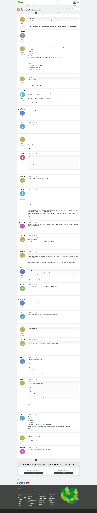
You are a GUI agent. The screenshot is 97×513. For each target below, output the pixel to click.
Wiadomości (51, 504)
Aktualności (20, 490)
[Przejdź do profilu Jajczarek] (22, 19)
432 (33, 12)
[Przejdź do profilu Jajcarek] (22, 361)
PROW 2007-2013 (42, 500)
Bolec (22, 153)
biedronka (22, 122)
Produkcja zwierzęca (42, 498)
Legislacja (30, 496)
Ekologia (19, 503)
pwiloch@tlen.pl (49, 98)
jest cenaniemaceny (22, 108)
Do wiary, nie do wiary (22, 497)
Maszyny (29, 498)
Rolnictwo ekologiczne (53, 488)
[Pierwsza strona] (17, 13)
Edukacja (19, 501)
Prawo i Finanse (41, 494)
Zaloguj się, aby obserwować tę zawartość (63, 8)
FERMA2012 (22, 222)
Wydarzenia (51, 506)
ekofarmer (28, 10)
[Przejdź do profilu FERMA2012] (22, 226)
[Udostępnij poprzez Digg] (21, 483)
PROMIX (22, 268)
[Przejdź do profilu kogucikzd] (22, 451)
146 (78, 8)
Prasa (40, 492)
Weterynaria (51, 502)
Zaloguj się (63, 472)
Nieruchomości (31, 503)
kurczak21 (22, 284)
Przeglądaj (60, 2)
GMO (29, 490)
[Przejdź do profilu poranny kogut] (22, 78)
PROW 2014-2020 (42, 502)
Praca (40, 490)
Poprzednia (21, 12)
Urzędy (50, 500)
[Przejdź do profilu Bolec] (22, 157)
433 (36, 12)
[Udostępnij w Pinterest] (28, 483)
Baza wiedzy (20, 492)
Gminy (29, 488)
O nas (54, 510)
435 (40, 12)
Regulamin (57, 510)
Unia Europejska (52, 498)
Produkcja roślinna (42, 496)
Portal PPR (54, 2)
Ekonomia (19, 505)
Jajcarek (22, 357)
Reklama (74, 510)
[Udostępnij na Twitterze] (17, 483)
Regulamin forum (63, 510)
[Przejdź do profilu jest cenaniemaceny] (22, 113)
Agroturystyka (20, 488)
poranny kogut (22, 75)
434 (38, 12)
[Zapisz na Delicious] (23, 483)
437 (45, 12)
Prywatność (69, 510)
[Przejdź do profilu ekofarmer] (18, 9)
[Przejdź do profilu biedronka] (22, 126)
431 (31, 12)
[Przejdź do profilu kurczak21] (22, 288)
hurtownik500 (22, 91)
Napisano (32, 15)
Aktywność (68, 2)
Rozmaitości (51, 490)
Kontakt (78, 510)
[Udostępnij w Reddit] (24, 483)
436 (43, 12)
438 (47, 12)
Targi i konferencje (52, 494)
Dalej (50, 12)
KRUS (29, 494)
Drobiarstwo (39, 10)
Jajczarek (22, 16)
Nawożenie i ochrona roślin (32, 501)
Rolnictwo (40, 504)
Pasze (40, 488)
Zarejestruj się (33, 472)
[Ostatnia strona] (53, 13)
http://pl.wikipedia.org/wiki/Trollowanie (35, 408)
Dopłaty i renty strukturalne (20, 495)
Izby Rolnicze (30, 492)
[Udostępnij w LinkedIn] (26, 483)
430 (29, 12)
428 (24, 12)
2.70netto (22, 31)
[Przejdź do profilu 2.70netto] (22, 35)
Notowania (30, 505)
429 (27, 12)
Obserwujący (74, 8)
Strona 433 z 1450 (57, 12)
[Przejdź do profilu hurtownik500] (22, 94)
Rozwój (50, 492)
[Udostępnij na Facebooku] (19, 483)
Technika (50, 496)
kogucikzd (22, 447)
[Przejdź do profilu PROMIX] (22, 271)
